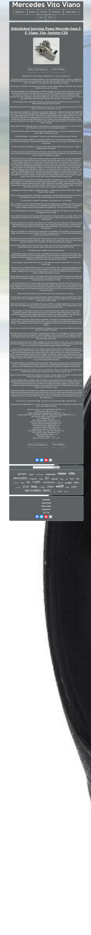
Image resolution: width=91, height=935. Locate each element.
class (50, 486)
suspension (50, 474)
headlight (68, 483)
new (67, 479)
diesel (66, 491)
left (28, 482)
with (54, 492)
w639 (59, 486)
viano (62, 473)
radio (41, 479)
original (33, 478)
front (26, 486)
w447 (74, 486)
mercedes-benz (38, 491)
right (36, 482)
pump (61, 479)
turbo (22, 483)
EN (45, 512)
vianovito (60, 483)
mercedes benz (40, 474)
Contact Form (46, 503)
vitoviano (16, 483)
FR (48, 512)
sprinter (22, 473)
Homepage (46, 499)
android (54, 479)
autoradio (18, 487)
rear (72, 478)
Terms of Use (46, 509)
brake (59, 491)
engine (31, 474)
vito (71, 473)
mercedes (20, 478)
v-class (42, 487)
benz (34, 486)
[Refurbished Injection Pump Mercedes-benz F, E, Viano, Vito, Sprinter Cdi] (46, 51)
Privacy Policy (46, 506)
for (47, 478)
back (67, 487)
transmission (49, 482)
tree (77, 479)
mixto (76, 482)
